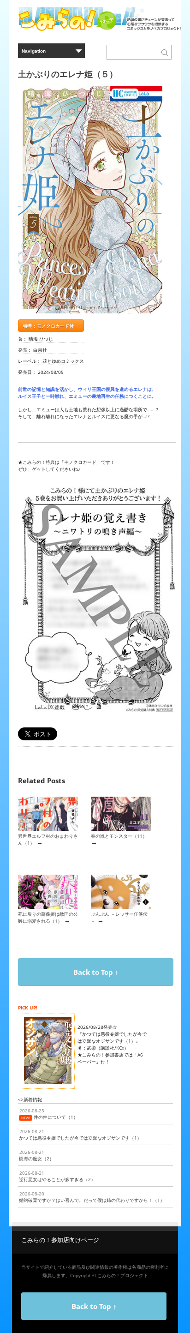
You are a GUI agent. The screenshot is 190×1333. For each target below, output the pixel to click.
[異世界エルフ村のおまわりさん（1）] (48, 829)
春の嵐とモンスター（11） (119, 836)
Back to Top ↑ (96, 972)
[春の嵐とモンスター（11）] (121, 829)
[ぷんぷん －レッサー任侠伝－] (121, 907)
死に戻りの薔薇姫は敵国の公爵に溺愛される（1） (48, 917)
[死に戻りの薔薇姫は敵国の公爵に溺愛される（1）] (48, 907)
